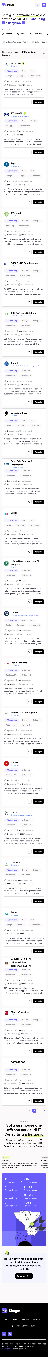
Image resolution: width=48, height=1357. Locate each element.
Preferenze (6, 1349)
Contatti (36, 1319)
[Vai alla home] (8, 5)
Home (4, 1319)
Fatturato (6, 1160)
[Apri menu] (44, 5)
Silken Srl (16, 63)
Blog (11, 1326)
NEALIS (14, 762)
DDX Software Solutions (23, 313)
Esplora (14, 1319)
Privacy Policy (31, 1346)
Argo (13, 163)
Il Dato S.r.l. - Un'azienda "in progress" (25, 563)
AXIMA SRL (16, 113)
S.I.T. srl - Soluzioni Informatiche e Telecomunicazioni (21, 962)
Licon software (19, 662)
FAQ (3, 1326)
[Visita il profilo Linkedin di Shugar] (4, 1334)
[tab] (7, 33)
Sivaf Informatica (20, 1012)
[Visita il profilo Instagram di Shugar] (10, 1334)
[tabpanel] (24, 43)
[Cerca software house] (37, 5)
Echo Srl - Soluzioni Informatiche (21, 463)
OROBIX (15, 812)
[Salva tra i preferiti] (29, 102)
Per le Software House (26, 1326)
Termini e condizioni (20, 1349)
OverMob (15, 862)
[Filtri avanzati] (43, 53)
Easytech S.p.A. (19, 412)
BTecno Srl (16, 213)
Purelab (15, 912)
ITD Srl (14, 612)
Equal (14, 512)
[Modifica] (3, 22)
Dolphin (15, 363)
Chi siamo (25, 1319)
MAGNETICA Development (24, 712)
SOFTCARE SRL (18, 1062)
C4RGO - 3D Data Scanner (24, 263)
